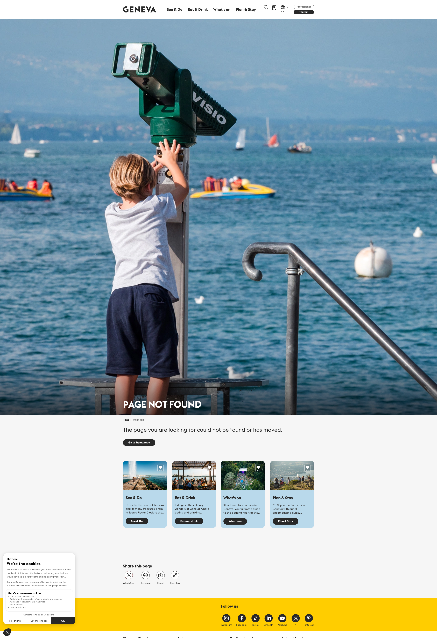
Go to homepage (139, 442)
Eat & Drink (185, 497)
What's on (232, 497)
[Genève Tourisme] (139, 9)
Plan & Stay (283, 497)
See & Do (134, 497)
